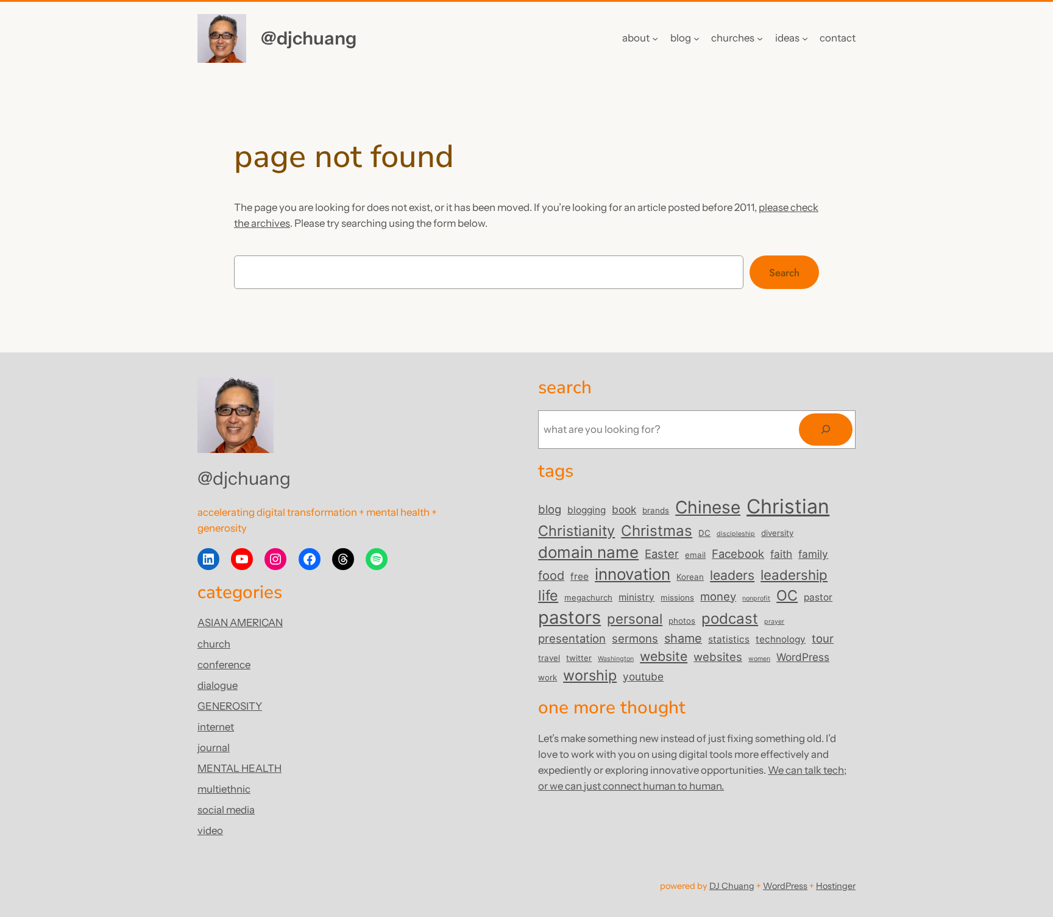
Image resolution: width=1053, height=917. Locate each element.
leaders (732, 575)
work (547, 677)
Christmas (656, 531)
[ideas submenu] (805, 38)
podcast (729, 618)
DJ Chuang (731, 885)
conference (223, 664)
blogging (586, 510)
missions (677, 597)
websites (717, 656)
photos (681, 621)
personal (634, 618)
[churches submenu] (760, 38)
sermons (635, 638)
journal (213, 747)
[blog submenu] (696, 38)
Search (784, 272)
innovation (632, 574)
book (624, 509)
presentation (572, 638)
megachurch (588, 597)
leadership (794, 574)
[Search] (826, 429)
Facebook (738, 553)
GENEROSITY (229, 706)
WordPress (802, 657)
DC (704, 533)
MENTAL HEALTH (239, 768)
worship (590, 675)
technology (781, 639)
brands (655, 510)
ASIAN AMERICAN (240, 622)
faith (781, 554)
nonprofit (756, 598)
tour (823, 638)
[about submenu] (655, 38)
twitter (579, 658)
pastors (569, 617)
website (663, 656)
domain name (588, 552)
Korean (690, 577)
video (210, 830)
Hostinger (836, 885)
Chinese (707, 507)
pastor (818, 597)
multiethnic (223, 789)
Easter (662, 553)
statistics (729, 639)
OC (787, 595)
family (813, 554)
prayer (774, 622)
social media (226, 810)
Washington (616, 659)
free (579, 576)
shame (683, 638)
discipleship (736, 534)
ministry (636, 597)
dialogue (217, 685)
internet (215, 727)
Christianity (576, 531)
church (213, 644)
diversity (777, 533)
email (695, 555)
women (759, 659)
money (718, 596)
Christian (787, 506)
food (551, 575)
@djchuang (308, 38)
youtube (643, 676)
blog (549, 509)
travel (549, 658)
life (548, 595)
